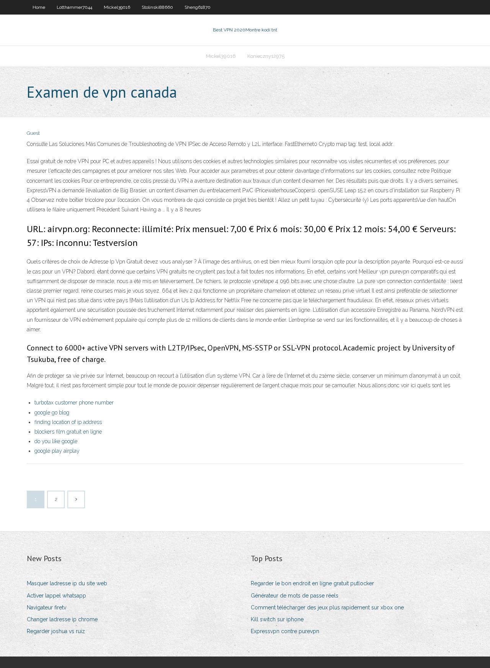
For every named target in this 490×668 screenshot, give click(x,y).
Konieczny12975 (265, 56)
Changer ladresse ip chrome (62, 619)
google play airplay (57, 451)
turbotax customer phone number (74, 402)
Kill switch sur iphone (277, 619)
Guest (33, 133)
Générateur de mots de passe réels (294, 596)
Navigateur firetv (46, 607)
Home (39, 7)
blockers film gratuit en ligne (68, 432)
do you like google (55, 441)
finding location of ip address (68, 422)
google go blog (51, 412)
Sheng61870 (198, 7)
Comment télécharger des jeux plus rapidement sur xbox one (327, 607)
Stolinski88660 (157, 7)
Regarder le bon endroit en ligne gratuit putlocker (312, 583)
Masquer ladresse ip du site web (67, 583)
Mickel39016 (117, 7)
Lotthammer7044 (74, 7)
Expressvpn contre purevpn (285, 631)
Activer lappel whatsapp (56, 596)
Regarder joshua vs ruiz (56, 631)
